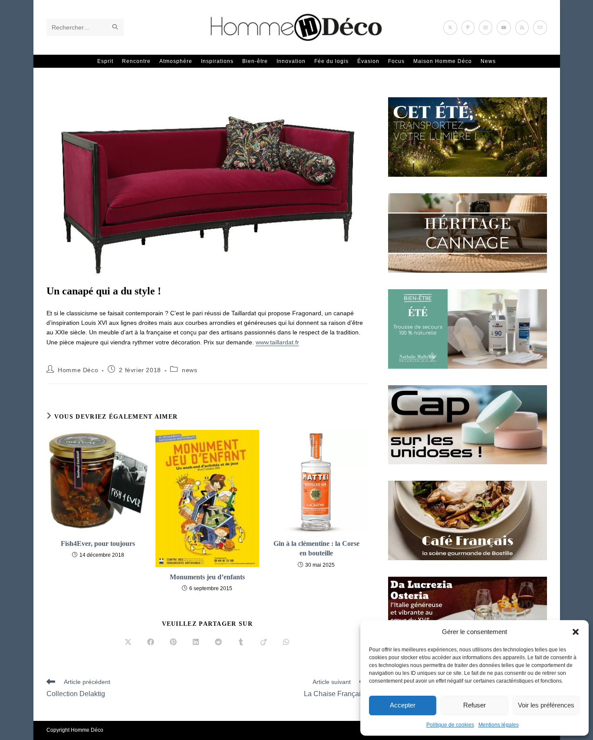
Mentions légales (498, 725)
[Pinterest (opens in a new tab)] (467, 27)
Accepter (402, 705)
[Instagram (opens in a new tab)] (485, 27)
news (189, 370)
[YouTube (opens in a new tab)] (504, 27)
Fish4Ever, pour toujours (98, 543)
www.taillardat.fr (277, 342)
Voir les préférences (546, 705)
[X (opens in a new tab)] (450, 27)
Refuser (474, 705)
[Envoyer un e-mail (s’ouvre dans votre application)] (540, 27)
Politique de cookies (450, 725)
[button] (575, 632)
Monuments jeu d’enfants (207, 577)
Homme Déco (78, 370)
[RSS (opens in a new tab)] (522, 27)
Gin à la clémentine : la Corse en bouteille (316, 548)
